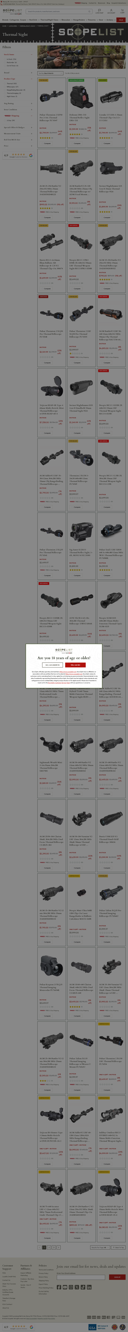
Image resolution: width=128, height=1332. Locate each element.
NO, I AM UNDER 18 (53, 665)
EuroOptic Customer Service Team (59, 683)
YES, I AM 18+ (75, 665)
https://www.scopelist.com (68, 672)
